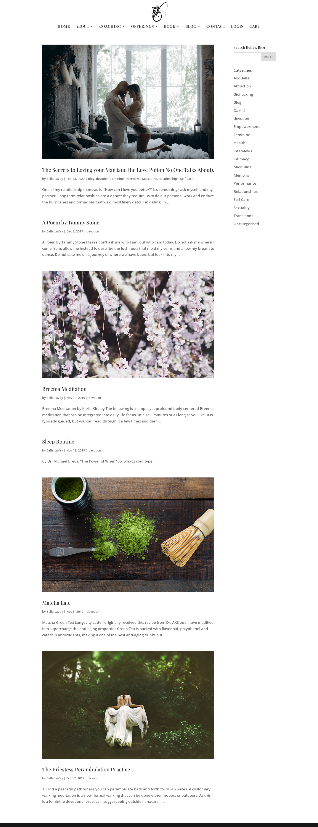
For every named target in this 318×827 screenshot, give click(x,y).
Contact (215, 27)
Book (169, 27)
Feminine (117, 179)
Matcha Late (56, 602)
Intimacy (241, 158)
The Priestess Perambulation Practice (86, 769)
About (82, 27)
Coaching (110, 27)
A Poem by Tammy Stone (70, 222)
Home (64, 27)
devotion (102, 179)
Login (237, 27)
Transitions (243, 215)
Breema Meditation (64, 388)
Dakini (239, 110)
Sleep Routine (58, 441)
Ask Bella (241, 78)
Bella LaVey (55, 179)
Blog (190, 27)
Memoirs (241, 175)
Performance (245, 183)
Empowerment (247, 126)
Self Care (186, 179)
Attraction (242, 86)
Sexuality (242, 207)
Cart (254, 27)
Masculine (149, 179)
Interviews (132, 179)
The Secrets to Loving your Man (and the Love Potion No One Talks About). (128, 169)
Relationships (168, 179)
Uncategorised (246, 223)
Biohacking (243, 94)
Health (240, 142)
